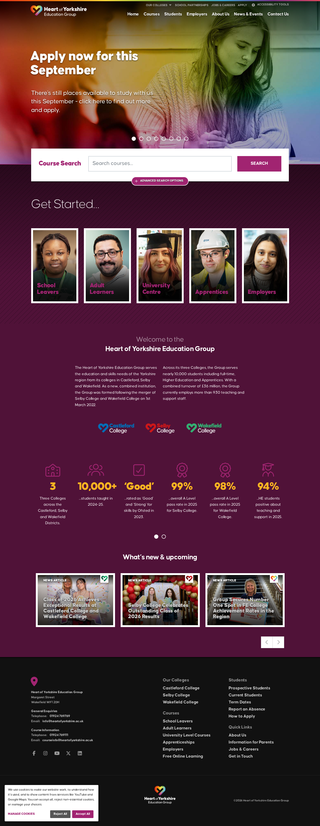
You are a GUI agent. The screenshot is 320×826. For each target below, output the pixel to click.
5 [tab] (164, 139)
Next (278, 642)
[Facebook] (34, 753)
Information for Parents (251, 742)
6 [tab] (171, 139)
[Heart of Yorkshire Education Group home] (59, 9)
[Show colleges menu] (170, 5)
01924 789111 (59, 735)
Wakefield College (180, 702)
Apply (242, 5)
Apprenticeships (179, 742)
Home (133, 14)
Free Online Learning (183, 756)
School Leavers (178, 721)
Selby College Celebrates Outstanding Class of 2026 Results (158, 611)
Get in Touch (241, 756)
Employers (197, 14)
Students (173, 14)
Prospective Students (249, 688)
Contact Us (278, 14)
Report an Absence (247, 709)
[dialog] (51, 803)
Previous (267, 642)
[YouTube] (57, 753)
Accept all (83, 813)
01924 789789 (60, 716)
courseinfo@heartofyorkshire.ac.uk (67, 740)
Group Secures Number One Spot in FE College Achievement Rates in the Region (243, 608)
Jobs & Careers (223, 5)
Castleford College (181, 688)
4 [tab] (156, 139)
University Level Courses (187, 735)
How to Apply (242, 716)
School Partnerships (191, 5)
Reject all (60, 813)
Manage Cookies (21, 813)
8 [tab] (186, 139)
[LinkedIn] (80, 753)
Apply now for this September (84, 63)
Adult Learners (177, 728)
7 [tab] (179, 139)
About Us (220, 14)
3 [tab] (149, 139)
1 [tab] (134, 139)
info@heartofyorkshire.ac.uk (62, 721)
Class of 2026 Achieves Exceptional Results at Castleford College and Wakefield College (71, 608)
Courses (152, 14)
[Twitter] (68, 753)
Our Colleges (156, 5)
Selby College (176, 695)
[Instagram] (45, 753)
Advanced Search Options (161, 180)
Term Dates (240, 702)
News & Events (248, 14)
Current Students (245, 695)
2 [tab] (141, 139)
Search (259, 163)
